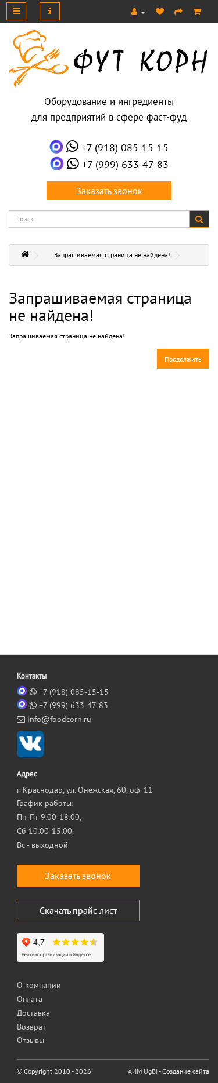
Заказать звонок (109, 190)
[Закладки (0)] (160, 11)
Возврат (31, 1027)
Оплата (29, 999)
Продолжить (183, 359)
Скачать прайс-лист (78, 910)
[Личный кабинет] (138, 11)
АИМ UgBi (143, 1071)
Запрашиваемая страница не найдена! (112, 254)
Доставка (33, 1013)
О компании (39, 985)
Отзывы (30, 1040)
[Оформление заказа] (178, 11)
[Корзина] (197, 11)
